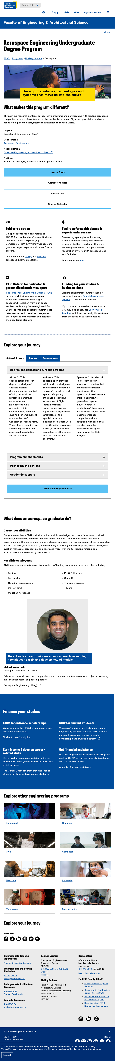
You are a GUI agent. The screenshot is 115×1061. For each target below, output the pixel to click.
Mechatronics (69, 909)
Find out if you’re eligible (16, 737)
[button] (43, 12)
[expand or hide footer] (109, 1031)
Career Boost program (20, 771)
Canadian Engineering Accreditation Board (28, 152)
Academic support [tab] (22, 474)
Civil (8, 852)
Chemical (67, 823)
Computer (67, 852)
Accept (7, 1055)
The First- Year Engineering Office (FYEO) (29, 293)
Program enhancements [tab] (26, 457)
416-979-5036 (10, 991)
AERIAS (41, 256)
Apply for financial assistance (75, 767)
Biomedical (12, 823)
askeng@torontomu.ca (14, 979)
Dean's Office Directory (89, 973)
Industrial (67, 880)
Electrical (11, 880)
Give (76, 12)
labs (82, 260)
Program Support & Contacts (17, 963)
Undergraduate (33, 58)
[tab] (15, 358)
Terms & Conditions (90, 1049)
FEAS (7, 58)
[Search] (38, 5)
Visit (66, 12)
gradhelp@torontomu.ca (15, 1007)
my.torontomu (92, 12)
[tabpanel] (57, 430)
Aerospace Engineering (16, 143)
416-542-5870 (10, 976)
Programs (17, 58)
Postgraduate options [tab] (25, 466)
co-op (28, 256)
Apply (55, 12)
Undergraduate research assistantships (24, 758)
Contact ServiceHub (13, 994)
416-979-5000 (85, 969)
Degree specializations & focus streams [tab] (37, 370)
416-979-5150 (10, 1004)
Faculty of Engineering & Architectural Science (46, 23)
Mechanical (12, 909)
